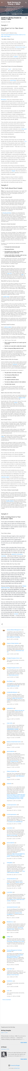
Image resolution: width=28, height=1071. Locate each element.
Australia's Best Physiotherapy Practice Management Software (15, 956)
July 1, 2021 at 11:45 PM (12, 688)
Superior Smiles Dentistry (13, 643)
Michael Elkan (17, 1068)
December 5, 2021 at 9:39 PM (13, 838)
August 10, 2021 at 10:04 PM (13, 737)
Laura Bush (9, 828)
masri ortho (9, 723)
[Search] (26, 3)
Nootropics (3, 99)
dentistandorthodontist (12, 907)
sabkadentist (10, 708)
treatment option (5, 477)
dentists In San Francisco (13, 974)
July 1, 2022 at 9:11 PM (12, 977)
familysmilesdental (11, 878)
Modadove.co (10, 921)
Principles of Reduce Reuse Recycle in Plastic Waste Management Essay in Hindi (16, 797)
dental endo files (14, 761)
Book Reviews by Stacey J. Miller (14, 3)
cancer (15, 402)
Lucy (9, 69)
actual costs (6, 296)
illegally (13, 170)
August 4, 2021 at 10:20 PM (13, 719)
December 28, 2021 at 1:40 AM (14, 888)
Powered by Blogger (15, 1065)
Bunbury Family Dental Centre (14, 741)
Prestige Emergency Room (13, 658)
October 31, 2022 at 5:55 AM (13, 996)
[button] (26, 18)
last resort (24, 129)
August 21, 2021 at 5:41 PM (13, 767)
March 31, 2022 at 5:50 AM (13, 917)
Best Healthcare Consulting (13, 637)
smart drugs (13, 80)
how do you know (7, 213)
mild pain (15, 364)
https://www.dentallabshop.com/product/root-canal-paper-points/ (16, 855)
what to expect (7, 327)
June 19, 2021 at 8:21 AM (13, 654)
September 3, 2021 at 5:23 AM (14, 800)
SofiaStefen (9, 981)
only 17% (9, 273)
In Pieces (3, 1047)
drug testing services (14, 675)
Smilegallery (9, 862)
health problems (10, 501)
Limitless (16, 56)
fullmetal (9, 783)
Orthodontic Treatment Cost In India (15, 941)
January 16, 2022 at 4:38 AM (13, 903)
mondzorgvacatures (11, 804)
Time (25, 141)
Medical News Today (20, 47)
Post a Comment (7, 999)
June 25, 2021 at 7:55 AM (13, 677)
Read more (24, 1042)
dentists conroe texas (12, 835)
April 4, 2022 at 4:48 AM (12, 946)
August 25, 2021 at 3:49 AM (13, 779)
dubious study (22, 397)
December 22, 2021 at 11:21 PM (14, 874)
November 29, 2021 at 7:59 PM (14, 823)
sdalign (8, 936)
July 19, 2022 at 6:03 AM (12, 986)
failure (2, 436)
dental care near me (19, 710)
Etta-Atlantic (10, 681)
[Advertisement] (14, 1012)
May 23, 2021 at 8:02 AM (12, 639)
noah (8, 990)
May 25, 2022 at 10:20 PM (13, 964)
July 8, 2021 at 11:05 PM (12, 704)
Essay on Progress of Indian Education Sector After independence (16, 795)
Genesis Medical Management (14, 629)
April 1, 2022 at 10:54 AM (12, 932)
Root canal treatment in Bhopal (16, 872)
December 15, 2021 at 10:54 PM (14, 858)
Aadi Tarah (9, 968)
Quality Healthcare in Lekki (13, 686)
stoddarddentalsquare (12, 692)
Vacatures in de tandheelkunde (15, 821)
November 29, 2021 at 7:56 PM (14, 810)
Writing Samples (6, 1030)
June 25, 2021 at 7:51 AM (13, 663)
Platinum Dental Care (12, 771)
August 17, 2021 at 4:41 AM (13, 747)
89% (22, 274)
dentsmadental (10, 751)
